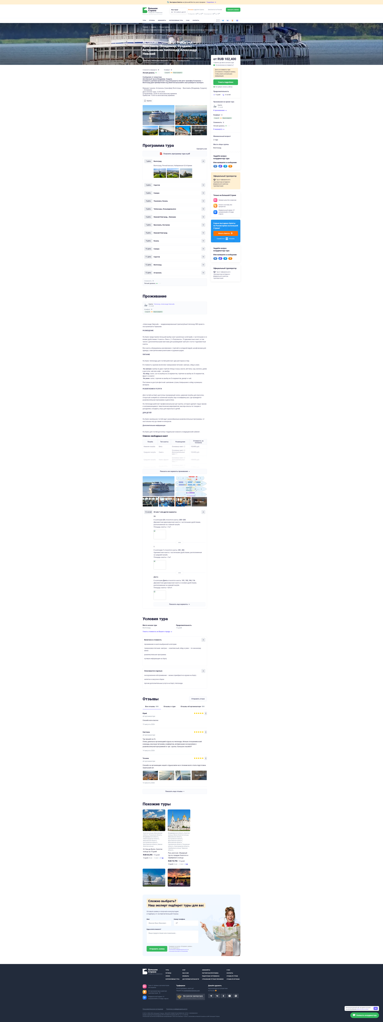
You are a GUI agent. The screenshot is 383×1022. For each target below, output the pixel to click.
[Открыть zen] (229, 996)
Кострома (169, 58)
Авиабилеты (162, 20)
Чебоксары (155, 60)
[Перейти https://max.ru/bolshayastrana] (220, 166)
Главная (145, 27)
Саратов (198, 58)
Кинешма (172, 60)
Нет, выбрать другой (180, 12)
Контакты (196, 20)
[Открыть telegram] (211, 996)
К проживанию (219, 110)
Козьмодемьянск (183, 60)
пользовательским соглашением (178, 951)
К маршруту (218, 129)
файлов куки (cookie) (362, 1009)
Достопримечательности (190, 979)
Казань (162, 58)
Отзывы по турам (232, 976)
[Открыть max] (236, 996)
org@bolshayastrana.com (191, 990)
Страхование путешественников (213, 979)
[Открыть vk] (217, 996)
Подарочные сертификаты (210, 976)
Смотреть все (202, 149)
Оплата (168, 976)
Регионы (152, 20)
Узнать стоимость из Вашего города (156, 632)
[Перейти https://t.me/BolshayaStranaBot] (225, 166)
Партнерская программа (210, 973)
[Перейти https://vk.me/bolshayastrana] (215, 166)
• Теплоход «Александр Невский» (164, 304)
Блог (184, 970)
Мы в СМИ (185, 973)
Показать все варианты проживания (174, 471)
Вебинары (185, 976)
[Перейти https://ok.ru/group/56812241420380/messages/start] (230, 166)
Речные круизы (164, 27)
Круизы (153, 27)
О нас (188, 20)
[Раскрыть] (203, 185)
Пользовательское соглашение (153, 1009)
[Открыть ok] (223, 996)
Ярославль (164, 60)
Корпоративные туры (176, 20)
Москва (190, 9)
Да (172, 12)
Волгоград (155, 58)
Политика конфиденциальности (176, 1009)
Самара (191, 58)
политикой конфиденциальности (178, 949)
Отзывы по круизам (233, 979)
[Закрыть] (203, 161)
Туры (144, 20)
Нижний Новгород (180, 58)
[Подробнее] (158, 70)
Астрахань (147, 58)
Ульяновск (147, 60)
